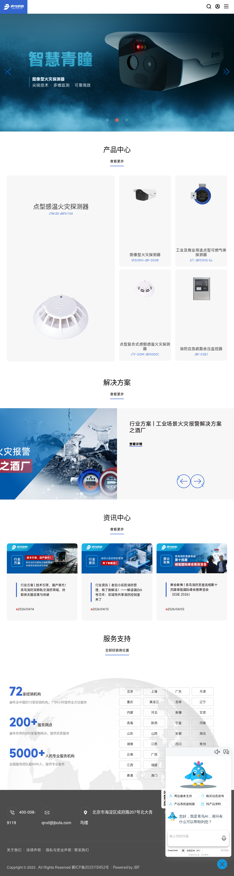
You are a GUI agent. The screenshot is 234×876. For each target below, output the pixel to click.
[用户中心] (217, 7)
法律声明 (33, 849)
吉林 (178, 702)
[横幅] (117, 66)
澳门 (154, 775)
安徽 (178, 733)
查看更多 (117, 161)
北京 (130, 691)
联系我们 (81, 849)
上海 (154, 691)
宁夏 (178, 723)
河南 (202, 723)
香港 (130, 775)
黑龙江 (154, 702)
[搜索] (209, 7)
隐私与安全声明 (58, 849)
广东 (178, 691)
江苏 (154, 744)
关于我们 (14, 849)
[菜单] (226, 7)
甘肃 (202, 712)
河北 (154, 712)
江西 (130, 765)
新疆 (178, 712)
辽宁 (202, 702)
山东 (130, 733)
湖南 (130, 744)
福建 (154, 765)
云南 (130, 754)
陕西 (154, 723)
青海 (130, 723)
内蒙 (130, 712)
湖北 (202, 733)
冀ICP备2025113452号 (90, 867)
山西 (154, 733)
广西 (154, 754)
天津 (202, 691)
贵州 (202, 744)
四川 (178, 744)
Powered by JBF (126, 867)
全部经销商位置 (117, 650)
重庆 (130, 702)
